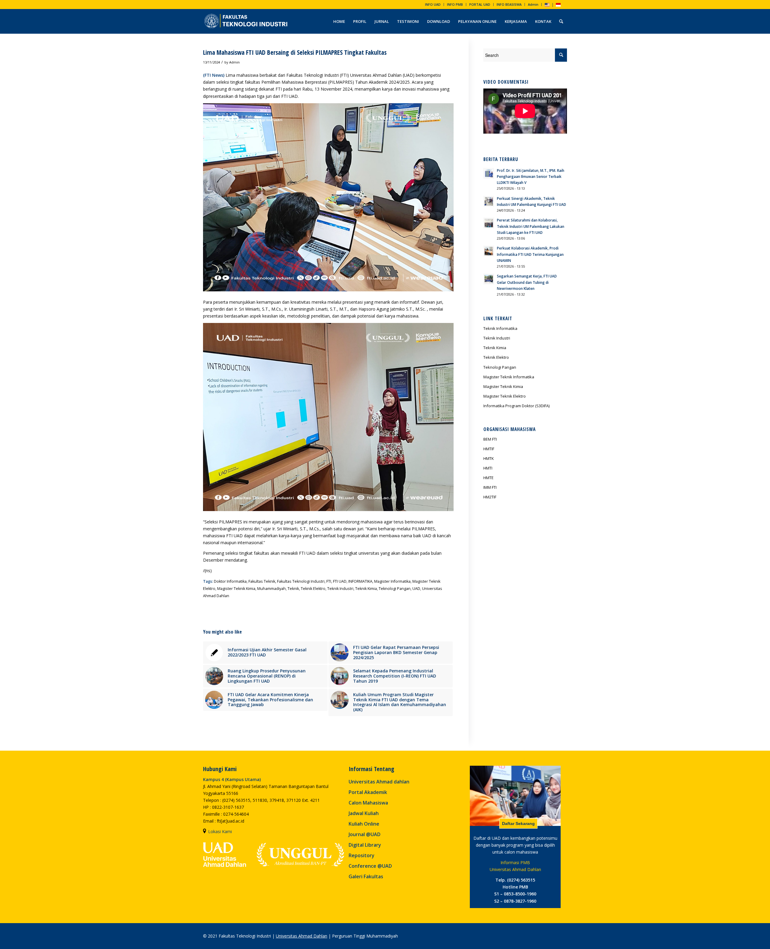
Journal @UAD (364, 834)
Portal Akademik (368, 792)
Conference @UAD (370, 866)
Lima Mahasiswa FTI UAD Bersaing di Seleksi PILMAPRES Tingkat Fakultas (295, 52)
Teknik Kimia (366, 588)
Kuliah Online (364, 823)
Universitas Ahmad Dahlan (301, 936)
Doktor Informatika (230, 581)
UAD (416, 588)
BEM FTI (490, 439)
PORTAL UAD (479, 4)
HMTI (487, 468)
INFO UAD (433, 4)
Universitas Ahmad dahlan (379, 781)
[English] (547, 5)
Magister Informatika (392, 581)
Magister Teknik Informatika (508, 377)
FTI (328, 581)
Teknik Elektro (313, 588)
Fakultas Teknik (261, 581)
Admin (533, 4)
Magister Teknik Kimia (236, 588)
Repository (361, 855)
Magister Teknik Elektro (504, 396)
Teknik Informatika (500, 328)
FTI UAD (339, 581)
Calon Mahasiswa (368, 802)
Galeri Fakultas (366, 876)
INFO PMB (455, 4)
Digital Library (365, 845)
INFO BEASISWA (509, 4)
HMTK (488, 458)
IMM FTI (490, 487)
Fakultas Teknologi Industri (301, 581)
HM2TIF (489, 497)
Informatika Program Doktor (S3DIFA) (516, 405)
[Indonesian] (558, 5)
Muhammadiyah (271, 588)
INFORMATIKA (360, 581)
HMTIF (488, 448)
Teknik (293, 588)
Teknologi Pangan (395, 588)
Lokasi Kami (220, 831)
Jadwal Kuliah (364, 813)
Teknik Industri (340, 588)
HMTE (488, 477)
